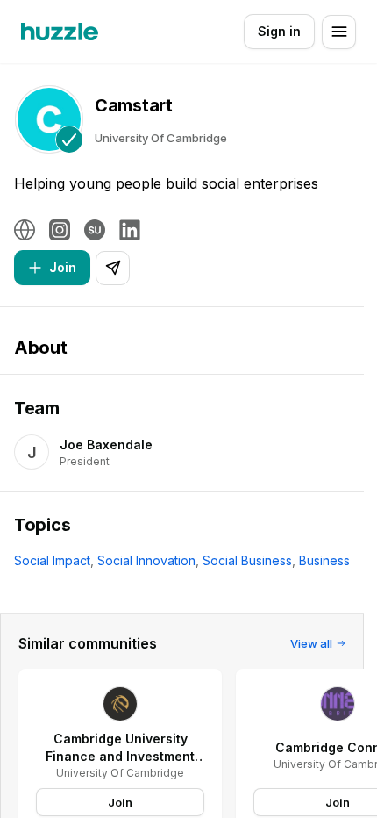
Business (324, 560)
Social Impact (52, 560)
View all (311, 643)
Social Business (247, 560)
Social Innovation (146, 560)
